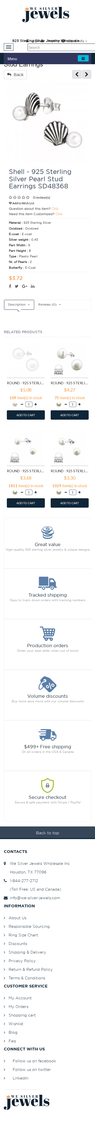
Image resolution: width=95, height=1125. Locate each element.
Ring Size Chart (23, 935)
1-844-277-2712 (22, 880)
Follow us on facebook (34, 1061)
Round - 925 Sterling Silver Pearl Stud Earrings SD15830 (69, 471)
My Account (20, 998)
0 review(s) (41, 197)
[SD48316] (76, 74)
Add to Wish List (23, 203)
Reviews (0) (47, 305)
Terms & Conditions (27, 978)
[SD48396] (86, 74)
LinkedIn (20, 1078)
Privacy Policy (22, 960)
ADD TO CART (25, 415)
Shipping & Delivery (27, 952)
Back (17, 74)
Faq (12, 1041)
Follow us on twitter (32, 1069)
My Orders (18, 1006)
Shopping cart (22, 1015)
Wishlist (16, 1023)
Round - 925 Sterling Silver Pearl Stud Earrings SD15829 (26, 471)
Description (16, 305)
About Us (17, 917)
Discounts (18, 943)
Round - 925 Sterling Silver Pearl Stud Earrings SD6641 (26, 383)
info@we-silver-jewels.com (33, 897)
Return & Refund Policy (31, 969)
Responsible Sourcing (29, 926)
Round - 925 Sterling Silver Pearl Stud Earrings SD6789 (69, 383)
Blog (13, 1032)
